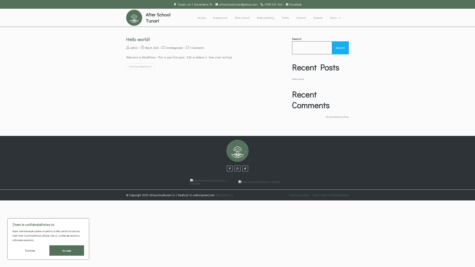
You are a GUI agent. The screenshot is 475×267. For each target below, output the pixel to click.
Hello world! (138, 39)
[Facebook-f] (230, 168)
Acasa (202, 17)
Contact (301, 17)
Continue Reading (142, 65)
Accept (66, 250)
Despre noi (220, 17)
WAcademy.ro (224, 195)
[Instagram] (237, 168)
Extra (333, 17)
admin (134, 48)
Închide (30, 250)
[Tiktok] (245, 168)
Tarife (285, 17)
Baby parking (265, 17)
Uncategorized (174, 48)
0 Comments (197, 48)
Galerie (318, 17)
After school (242, 17)
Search (296, 39)
